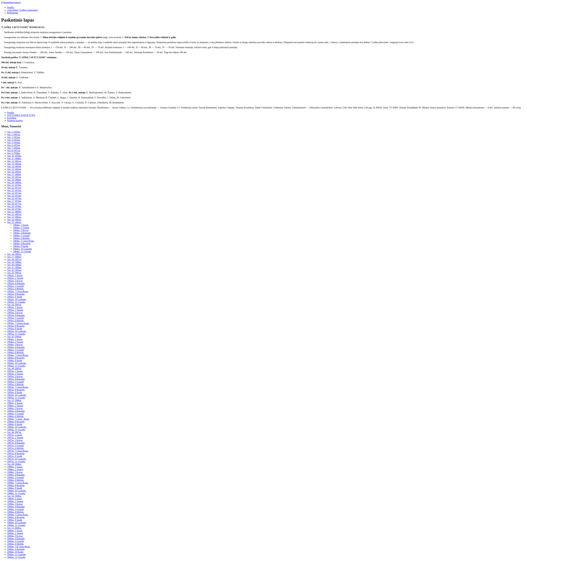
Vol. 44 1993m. (14, 304)
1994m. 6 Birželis (15, 352)
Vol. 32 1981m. (14, 214)
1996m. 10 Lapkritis (16, 427)
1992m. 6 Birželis (15, 289)
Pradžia (10, 7)
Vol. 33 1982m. (14, 217)
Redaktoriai (12, 13)
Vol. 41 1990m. (14, 267)
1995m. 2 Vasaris (15, 374)
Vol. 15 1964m (14, 169)
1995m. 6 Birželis (15, 384)
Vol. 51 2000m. (14, 528)
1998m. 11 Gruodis (16, 493)
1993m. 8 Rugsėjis (16, 326)
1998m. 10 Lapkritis (16, 491)
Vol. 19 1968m (14, 180)
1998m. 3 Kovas (15, 472)
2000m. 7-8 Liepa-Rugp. (18, 546)
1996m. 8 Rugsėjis (16, 421)
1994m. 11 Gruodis (16, 366)
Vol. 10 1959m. (14, 156)
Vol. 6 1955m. (13, 145)
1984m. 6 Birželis (21, 238)
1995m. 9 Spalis (14, 392)
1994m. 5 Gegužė (15, 350)
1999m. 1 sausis (14, 499)
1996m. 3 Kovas (15, 408)
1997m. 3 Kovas (15, 440)
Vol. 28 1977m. (14, 203)
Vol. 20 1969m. (14, 182)
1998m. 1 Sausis (14, 467)
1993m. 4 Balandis (16, 315)
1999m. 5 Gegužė (15, 509)
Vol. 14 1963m (14, 166)
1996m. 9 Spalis (14, 424)
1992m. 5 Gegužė (15, 286)
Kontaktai (11, 118)
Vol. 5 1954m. (13, 142)
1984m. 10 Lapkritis (22, 249)
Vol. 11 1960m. (14, 158)
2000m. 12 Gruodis (16, 557)
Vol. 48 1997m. (14, 432)
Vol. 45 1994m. (14, 336)
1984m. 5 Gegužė (21, 235)
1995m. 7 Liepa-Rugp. (17, 387)
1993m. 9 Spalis (14, 328)
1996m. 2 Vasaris (15, 405)
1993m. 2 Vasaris (15, 310)
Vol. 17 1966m (14, 174)
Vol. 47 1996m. (14, 400)
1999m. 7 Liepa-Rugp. (17, 514)
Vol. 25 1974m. (14, 195)
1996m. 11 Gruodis (16, 429)
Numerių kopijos (15, 120)
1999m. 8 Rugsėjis (16, 517)
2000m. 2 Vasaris (15, 533)
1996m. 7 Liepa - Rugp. (18, 419)
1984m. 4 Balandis (22, 233)
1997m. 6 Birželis (15, 448)
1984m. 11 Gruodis (22, 251)
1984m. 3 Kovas (21, 230)
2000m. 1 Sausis (14, 530)
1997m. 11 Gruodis (16, 461)
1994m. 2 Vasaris (15, 342)
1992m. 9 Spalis (14, 296)
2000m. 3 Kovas (15, 536)
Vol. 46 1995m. (14, 368)
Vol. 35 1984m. (14, 222)
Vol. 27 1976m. (14, 201)
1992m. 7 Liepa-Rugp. (17, 291)
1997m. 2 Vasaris (15, 437)
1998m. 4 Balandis (16, 475)
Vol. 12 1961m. (14, 161)
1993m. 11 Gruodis (16, 334)
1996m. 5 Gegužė (15, 413)
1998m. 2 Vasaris (15, 469)
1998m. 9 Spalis (14, 488)
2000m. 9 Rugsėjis (16, 549)
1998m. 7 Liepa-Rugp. (17, 483)
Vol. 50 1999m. (14, 496)
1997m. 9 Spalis (14, 456)
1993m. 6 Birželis (15, 320)
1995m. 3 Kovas (15, 376)
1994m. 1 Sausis (14, 339)
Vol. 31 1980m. (14, 211)
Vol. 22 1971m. (14, 188)
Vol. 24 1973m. (14, 193)
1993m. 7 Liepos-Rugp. (18, 323)
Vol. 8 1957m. (13, 150)
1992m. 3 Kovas (15, 281)
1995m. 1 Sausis (14, 371)
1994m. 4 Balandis (16, 347)
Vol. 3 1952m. (13, 137)
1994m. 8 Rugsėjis (16, 358)
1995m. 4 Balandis (16, 379)
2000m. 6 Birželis (15, 544)
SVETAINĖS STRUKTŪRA (21, 115)
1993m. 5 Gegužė (15, 318)
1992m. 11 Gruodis (16, 302)
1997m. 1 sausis (14, 435)
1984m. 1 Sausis (20, 225)
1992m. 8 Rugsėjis (16, 294)
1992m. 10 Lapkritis (16, 299)
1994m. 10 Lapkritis (16, 363)
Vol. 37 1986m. (14, 257)
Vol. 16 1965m (14, 172)
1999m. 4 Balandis (16, 506)
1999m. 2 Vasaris (15, 501)
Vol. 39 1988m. (14, 262)
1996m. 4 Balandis (16, 411)
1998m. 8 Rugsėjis (16, 485)
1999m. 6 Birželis (15, 512)
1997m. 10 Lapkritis (16, 459)
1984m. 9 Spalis (20, 246)
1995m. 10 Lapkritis (16, 395)
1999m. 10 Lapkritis (16, 522)
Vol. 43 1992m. (14, 273)
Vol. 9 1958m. (13, 153)
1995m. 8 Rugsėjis (16, 390)
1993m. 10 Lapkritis (16, 331)
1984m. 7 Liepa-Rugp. (23, 241)
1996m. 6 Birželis (15, 416)
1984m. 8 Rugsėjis (21, 243)
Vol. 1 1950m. (13, 132)
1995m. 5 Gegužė (15, 382)
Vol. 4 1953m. (13, 140)
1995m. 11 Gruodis (16, 397)
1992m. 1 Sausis (14, 275)
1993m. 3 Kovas (15, 312)
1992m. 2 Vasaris (15, 278)
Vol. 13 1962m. (14, 164)
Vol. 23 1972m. (14, 190)
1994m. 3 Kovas (15, 344)
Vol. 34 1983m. (14, 219)
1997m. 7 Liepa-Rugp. (17, 451)
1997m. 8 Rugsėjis (16, 453)
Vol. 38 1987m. (14, 259)
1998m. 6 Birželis (15, 480)
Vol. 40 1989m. (14, 265)
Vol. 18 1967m (14, 177)
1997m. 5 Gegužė (15, 445)
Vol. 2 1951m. (13, 134)
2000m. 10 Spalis (15, 552)
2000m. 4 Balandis (16, 538)
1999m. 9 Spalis (14, 520)
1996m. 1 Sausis (14, 403)
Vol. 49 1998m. (14, 464)
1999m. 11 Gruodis (16, 525)
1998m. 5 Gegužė (15, 477)
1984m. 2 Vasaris (21, 227)
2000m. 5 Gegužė (15, 541)
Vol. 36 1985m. (14, 254)
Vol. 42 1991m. (14, 270)
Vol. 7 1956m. (13, 148)
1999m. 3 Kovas (15, 504)
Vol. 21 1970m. (14, 185)
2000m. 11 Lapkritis (16, 554)
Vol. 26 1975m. (14, 198)
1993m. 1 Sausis (14, 307)
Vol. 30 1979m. (14, 209)
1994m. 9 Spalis (14, 360)
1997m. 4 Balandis (16, 443)
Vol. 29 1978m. (14, 206)
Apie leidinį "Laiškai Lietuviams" (22, 10)
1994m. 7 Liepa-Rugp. (17, 355)
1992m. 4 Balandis (16, 283)
